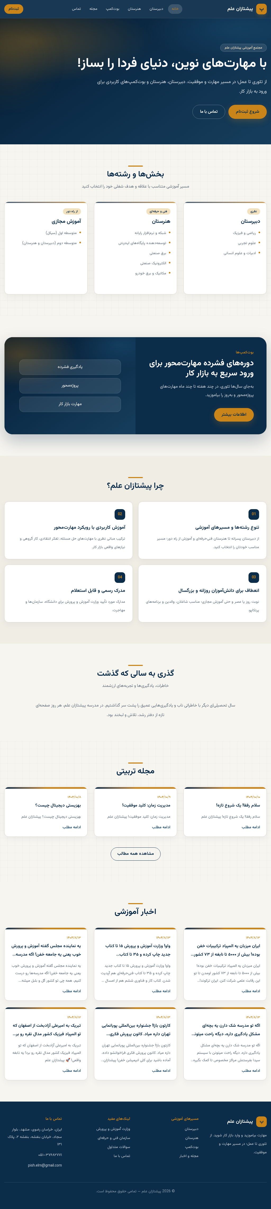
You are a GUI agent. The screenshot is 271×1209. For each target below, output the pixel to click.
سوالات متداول (118, 1147)
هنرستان (134, 9)
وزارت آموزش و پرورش (113, 1129)
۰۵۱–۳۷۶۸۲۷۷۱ (50, 1155)
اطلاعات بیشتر (234, 414)
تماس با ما (209, 112)
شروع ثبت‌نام (247, 112)
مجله (93, 9)
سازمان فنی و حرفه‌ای (114, 1138)
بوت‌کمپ (112, 9)
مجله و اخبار (188, 1156)
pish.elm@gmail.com (45, 1166)
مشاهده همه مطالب (135, 854)
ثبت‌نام (13, 9)
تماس (76, 9)
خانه (175, 9)
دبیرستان (156, 9)
